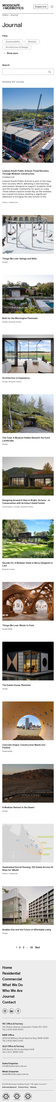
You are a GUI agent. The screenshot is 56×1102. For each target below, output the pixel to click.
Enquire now (40, 6)
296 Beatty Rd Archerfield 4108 (18, 1049)
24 (31, 947)
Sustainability (13, 41)
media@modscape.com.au (15, 1074)
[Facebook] (18, 1011)
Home (5, 15)
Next (37, 947)
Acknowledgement (9, 1087)
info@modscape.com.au (14, 1066)
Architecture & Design (17, 47)
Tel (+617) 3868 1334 (12, 1052)
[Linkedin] (11, 1011)
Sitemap (33, 1087)
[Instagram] (4, 1011)
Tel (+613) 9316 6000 (12, 1029)
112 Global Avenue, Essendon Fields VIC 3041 (24, 1027)
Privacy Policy (23, 1087)
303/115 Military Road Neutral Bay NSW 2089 (25, 1038)
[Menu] (52, 7)
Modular (32, 41)
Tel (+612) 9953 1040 (12, 1041)
